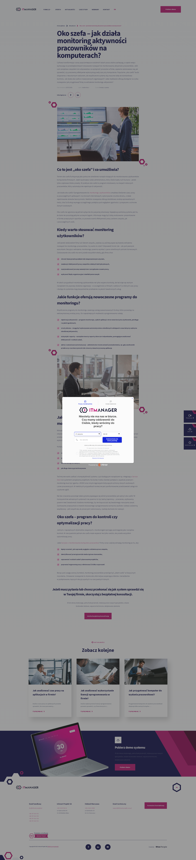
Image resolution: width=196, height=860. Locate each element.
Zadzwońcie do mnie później (112, 440)
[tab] (85, 402)
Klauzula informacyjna (98, 458)
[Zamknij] (132, 398)
